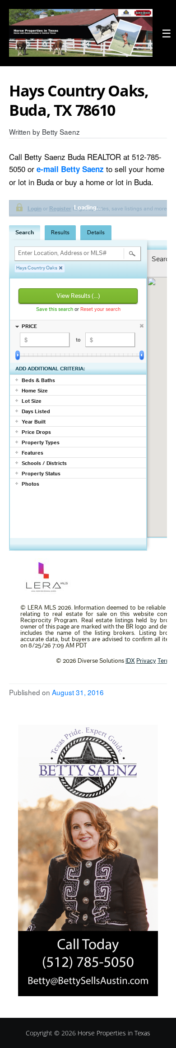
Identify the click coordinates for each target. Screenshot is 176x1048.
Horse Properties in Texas (114, 1033)
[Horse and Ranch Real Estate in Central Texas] (81, 33)
